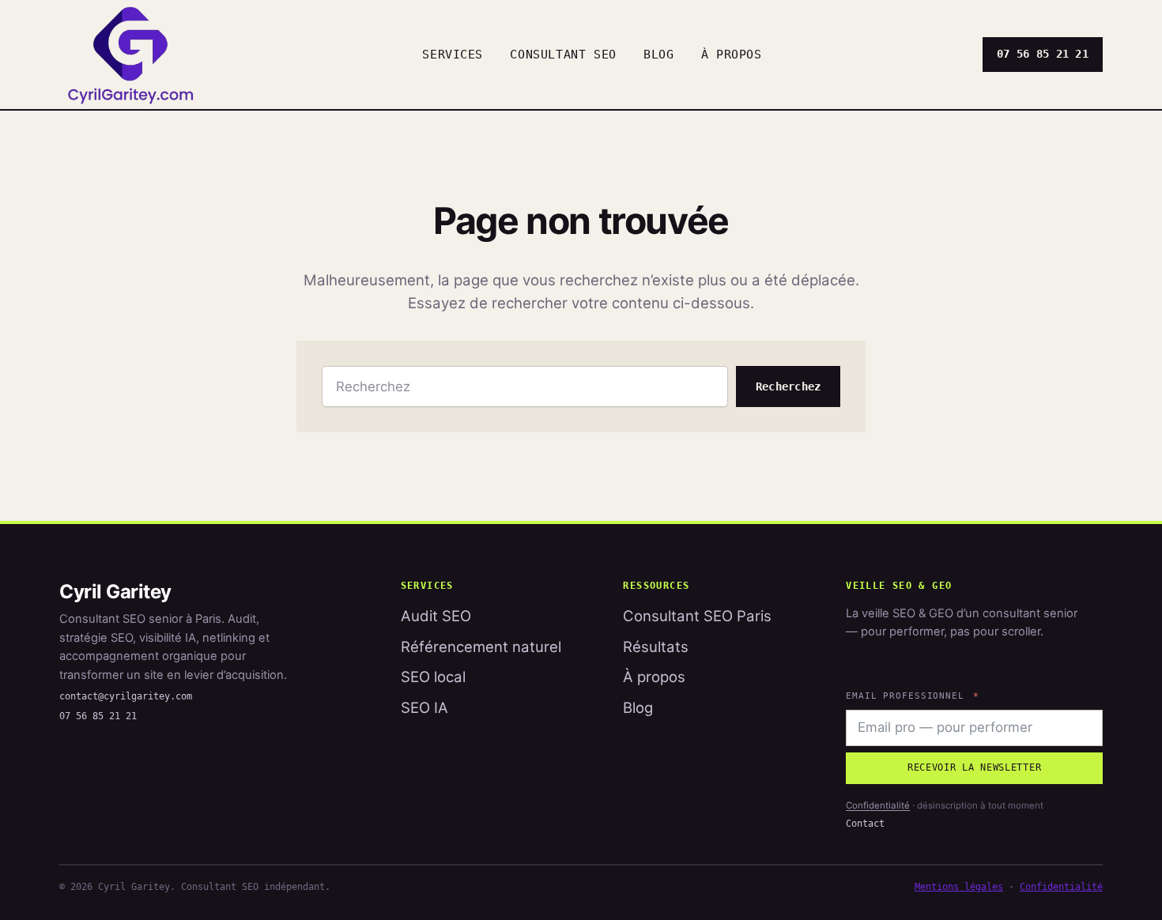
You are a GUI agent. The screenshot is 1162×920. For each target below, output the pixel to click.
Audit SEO (436, 616)
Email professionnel (905, 696)
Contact (865, 823)
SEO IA (424, 708)
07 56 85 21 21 (1042, 53)
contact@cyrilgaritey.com (125, 696)
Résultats (656, 647)
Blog (638, 708)
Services (452, 54)
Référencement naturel (481, 647)
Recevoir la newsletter (974, 767)
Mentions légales (959, 886)
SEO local (433, 677)
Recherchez (788, 386)
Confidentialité (878, 805)
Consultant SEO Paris (697, 616)
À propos (654, 677)
